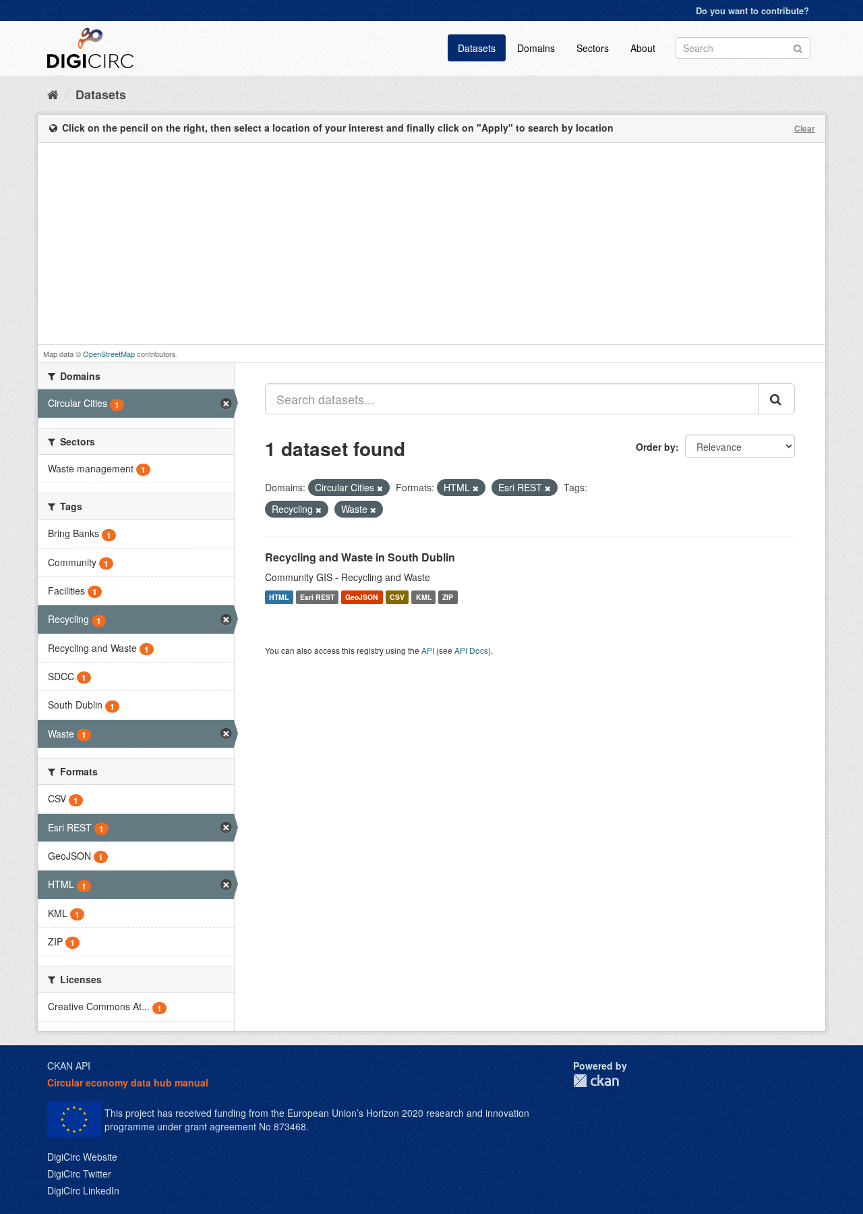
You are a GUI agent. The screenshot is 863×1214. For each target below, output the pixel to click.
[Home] (53, 94)
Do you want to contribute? (752, 10)
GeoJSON (361, 597)
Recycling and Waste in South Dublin (360, 557)
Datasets (477, 48)
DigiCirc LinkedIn (83, 1190)
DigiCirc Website (82, 1156)
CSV (397, 597)
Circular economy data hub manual (127, 1082)
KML (424, 597)
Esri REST (317, 597)
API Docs (471, 650)
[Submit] (798, 47)
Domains (536, 48)
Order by (656, 446)
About (642, 48)
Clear (804, 128)
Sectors (592, 48)
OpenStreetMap (109, 353)
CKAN (596, 1081)
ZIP (447, 597)
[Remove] (380, 487)
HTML (279, 597)
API (427, 650)
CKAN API (68, 1065)
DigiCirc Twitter (79, 1173)
